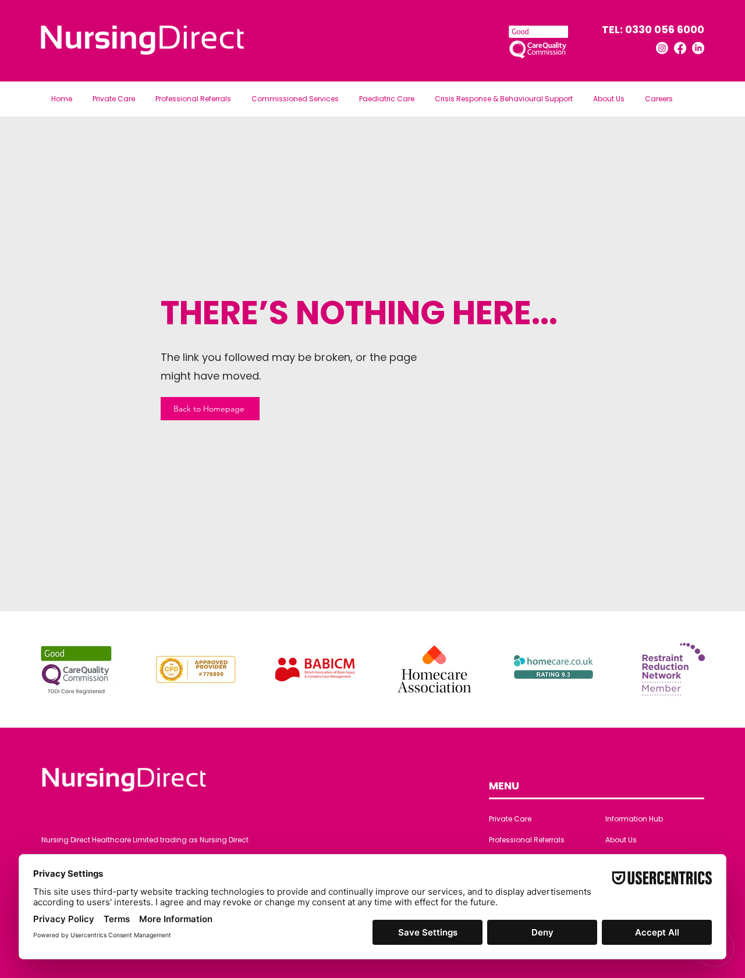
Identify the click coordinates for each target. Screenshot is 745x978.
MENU (504, 785)
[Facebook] (680, 48)
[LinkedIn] (698, 48)
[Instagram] (662, 48)
